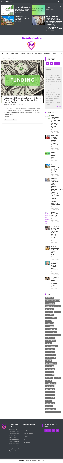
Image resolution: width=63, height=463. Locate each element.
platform (50, 389)
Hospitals (50, 352)
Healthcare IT (51, 332)
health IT (50, 337)
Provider (50, 392)
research (50, 397)
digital (49, 315)
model (49, 372)
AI (57, 300)
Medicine (50, 369)
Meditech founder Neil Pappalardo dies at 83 (54, 215)
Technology (50, 409)
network (50, 375)
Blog (7, 53)
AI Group (50, 303)
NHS (57, 377)
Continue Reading (11, 120)
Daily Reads (27, 430)
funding (50, 323)
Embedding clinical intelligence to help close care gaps (22, 18)
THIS (49, 412)
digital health (51, 317)
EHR (49, 320)
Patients (50, 386)
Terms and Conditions (31, 460)
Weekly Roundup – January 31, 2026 (53, 6)
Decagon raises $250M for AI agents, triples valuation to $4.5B (55, 250)
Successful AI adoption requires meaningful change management (55, 265)
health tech (50, 340)
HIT (48, 343)
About (54, 53)
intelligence (51, 357)
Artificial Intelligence (53, 306)
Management (51, 363)
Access (49, 300)
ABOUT (49, 297)
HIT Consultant (51, 346)
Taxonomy (47, 53)
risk (48, 400)
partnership (51, 383)
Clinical (49, 309)
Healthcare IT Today (18, 104)
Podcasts (30, 53)
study (49, 406)
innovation (50, 355)
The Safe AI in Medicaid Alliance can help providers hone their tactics (55, 281)
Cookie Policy (22, 460)
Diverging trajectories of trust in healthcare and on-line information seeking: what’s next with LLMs (23, 8)
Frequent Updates (28, 433)
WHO (57, 412)
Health (50, 326)
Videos (23, 53)
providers (50, 395)
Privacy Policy (41, 460)
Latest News (14, 53)
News (49, 377)
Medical (50, 366)
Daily (49, 312)
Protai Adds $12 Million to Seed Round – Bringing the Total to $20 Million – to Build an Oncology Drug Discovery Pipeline (22, 100)
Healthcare (51, 329)
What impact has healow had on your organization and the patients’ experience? (54, 140)
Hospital (50, 349)
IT (48, 360)
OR (48, 380)
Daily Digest (38, 53)
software (50, 403)
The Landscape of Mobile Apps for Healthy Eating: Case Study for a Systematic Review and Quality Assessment (55, 233)
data (57, 312)
